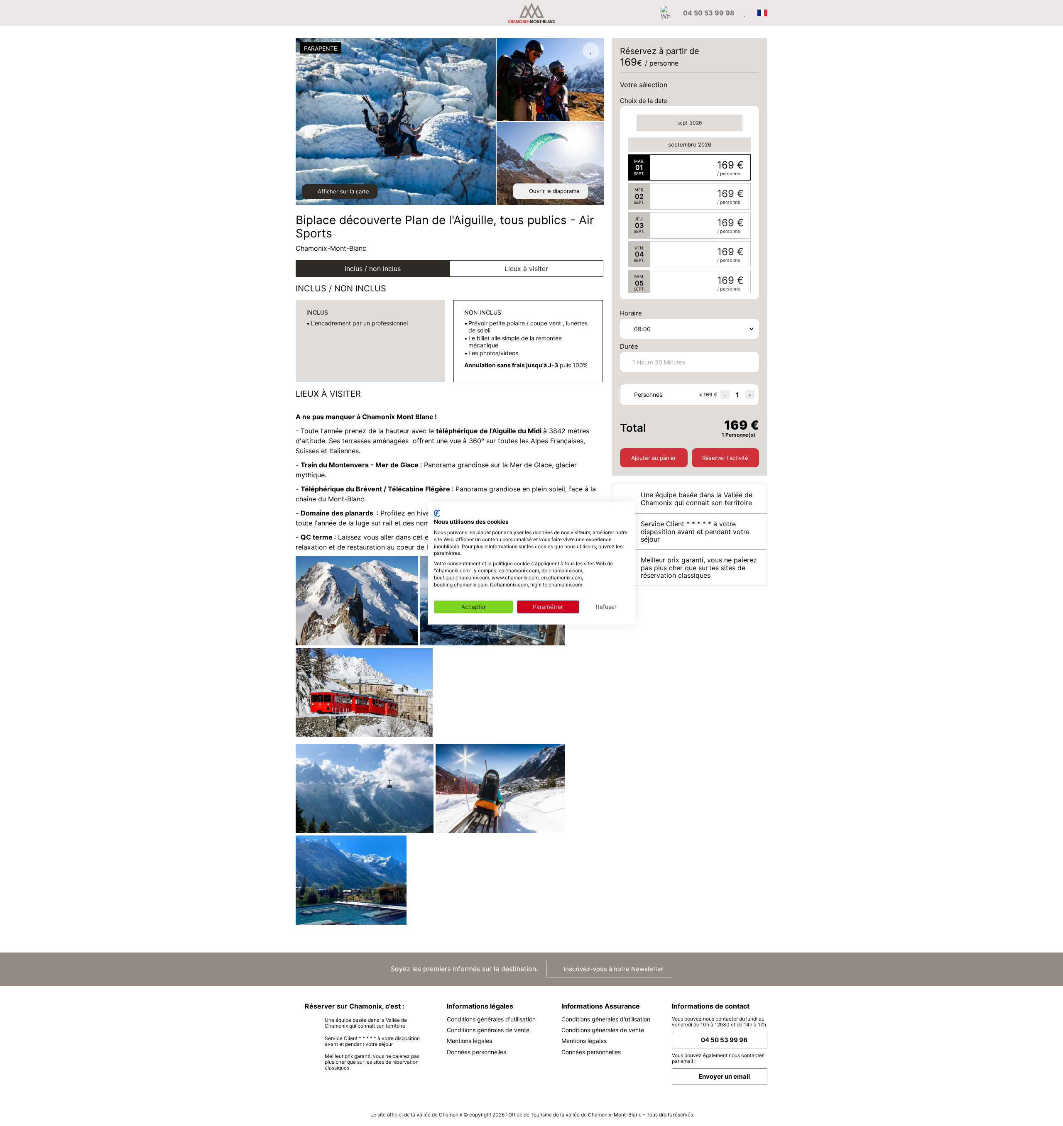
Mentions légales (469, 1040)
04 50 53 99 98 (724, 1040)
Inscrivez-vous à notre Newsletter (613, 969)
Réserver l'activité (725, 457)
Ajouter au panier (653, 457)
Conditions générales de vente (488, 1029)
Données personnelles (476, 1051)
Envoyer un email (724, 1076)
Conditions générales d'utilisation (491, 1019)
